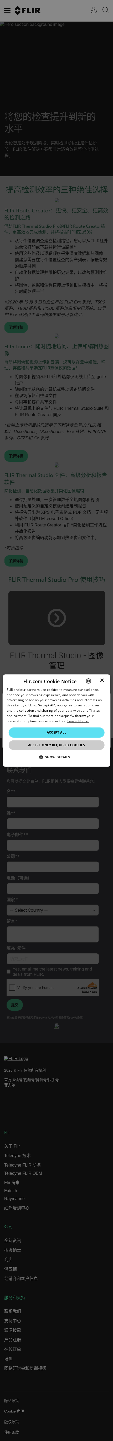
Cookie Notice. (78, 721)
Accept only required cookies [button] (56, 745)
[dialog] (56, 720)
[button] (56, 757)
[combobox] (88, 680)
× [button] (102, 681)
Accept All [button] (56, 732)
